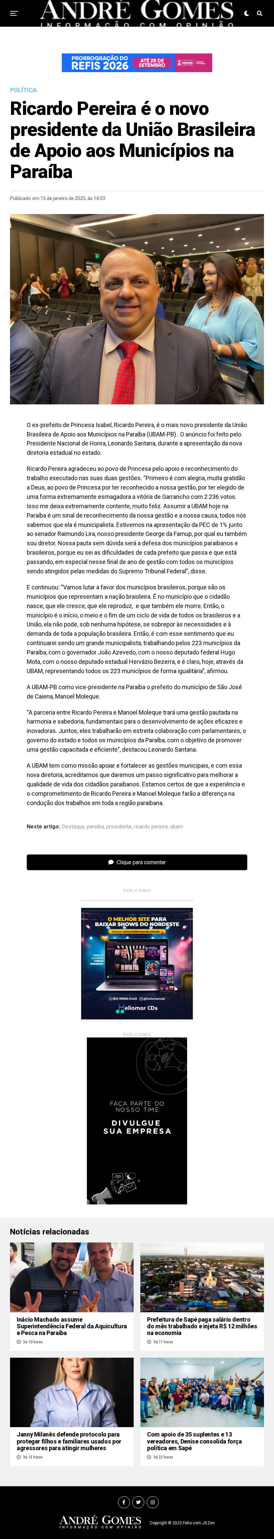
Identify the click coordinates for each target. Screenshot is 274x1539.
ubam (176, 826)
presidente (119, 826)
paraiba (95, 826)
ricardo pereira (151, 826)
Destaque (73, 826)
